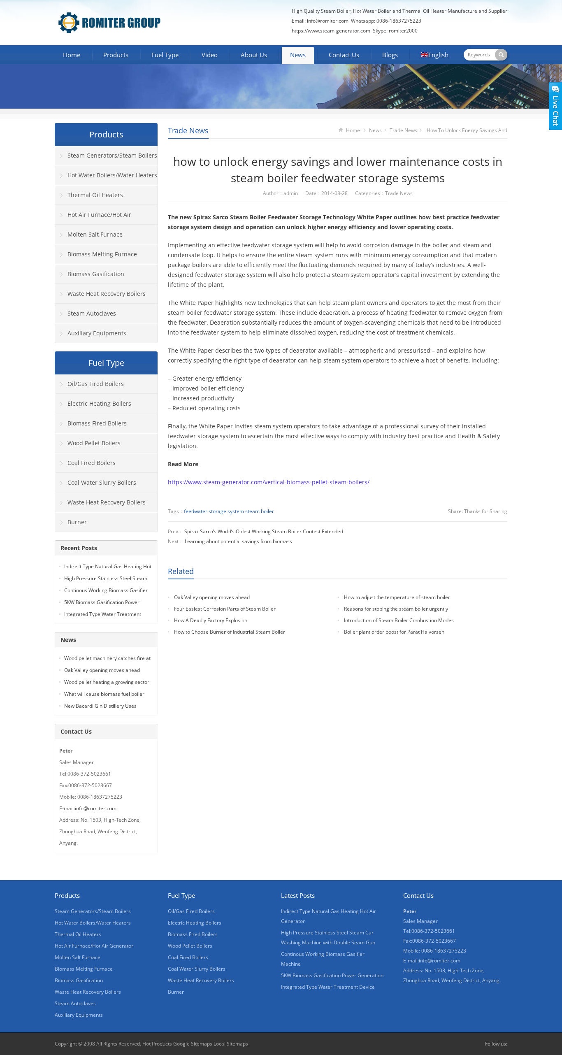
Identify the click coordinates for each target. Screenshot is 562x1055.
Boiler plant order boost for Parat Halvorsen (394, 631)
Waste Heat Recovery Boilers (106, 293)
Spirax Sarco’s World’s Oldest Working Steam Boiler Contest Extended (263, 531)
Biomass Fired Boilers (97, 423)
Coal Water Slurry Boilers (101, 482)
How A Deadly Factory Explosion (210, 620)
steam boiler (259, 511)
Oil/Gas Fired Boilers (95, 384)
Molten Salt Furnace (95, 234)
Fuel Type (165, 55)
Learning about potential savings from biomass (238, 541)
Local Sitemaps (231, 1043)
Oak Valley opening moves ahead (212, 597)
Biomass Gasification (95, 274)
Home (71, 55)
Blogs (390, 55)
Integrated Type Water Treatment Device (328, 986)
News (298, 55)
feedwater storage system (214, 511)
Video (210, 55)
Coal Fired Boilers (91, 463)
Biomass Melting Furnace (102, 254)
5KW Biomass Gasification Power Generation (332, 975)
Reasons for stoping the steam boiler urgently (396, 608)
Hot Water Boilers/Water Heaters (112, 175)
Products (115, 55)
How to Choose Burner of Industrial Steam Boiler (229, 631)
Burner (77, 522)
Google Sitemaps (192, 1043)
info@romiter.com (327, 20)
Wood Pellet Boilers (94, 443)
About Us (254, 55)
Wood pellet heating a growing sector (106, 682)
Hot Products (157, 1043)
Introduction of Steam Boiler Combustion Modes (399, 620)
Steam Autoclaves (91, 313)
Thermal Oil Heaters (95, 195)
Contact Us (344, 55)
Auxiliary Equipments (96, 333)
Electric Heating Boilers (99, 403)
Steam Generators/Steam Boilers (112, 155)
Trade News (188, 130)
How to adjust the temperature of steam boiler (397, 597)
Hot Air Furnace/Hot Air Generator (93, 218)
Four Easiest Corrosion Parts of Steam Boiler (225, 608)
